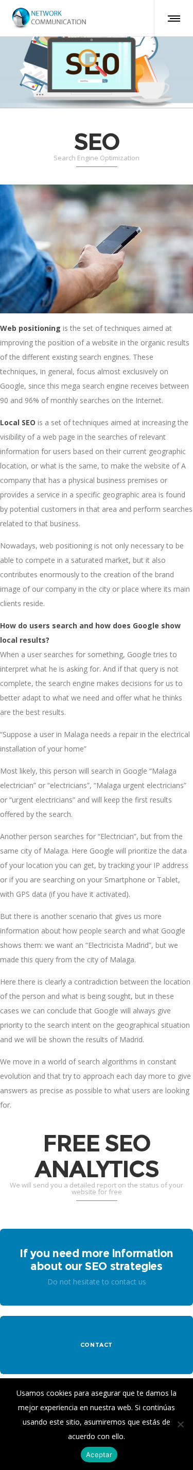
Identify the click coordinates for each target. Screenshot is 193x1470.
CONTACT (96, 1344)
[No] (180, 1424)
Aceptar (99, 1454)
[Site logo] (48, 18)
